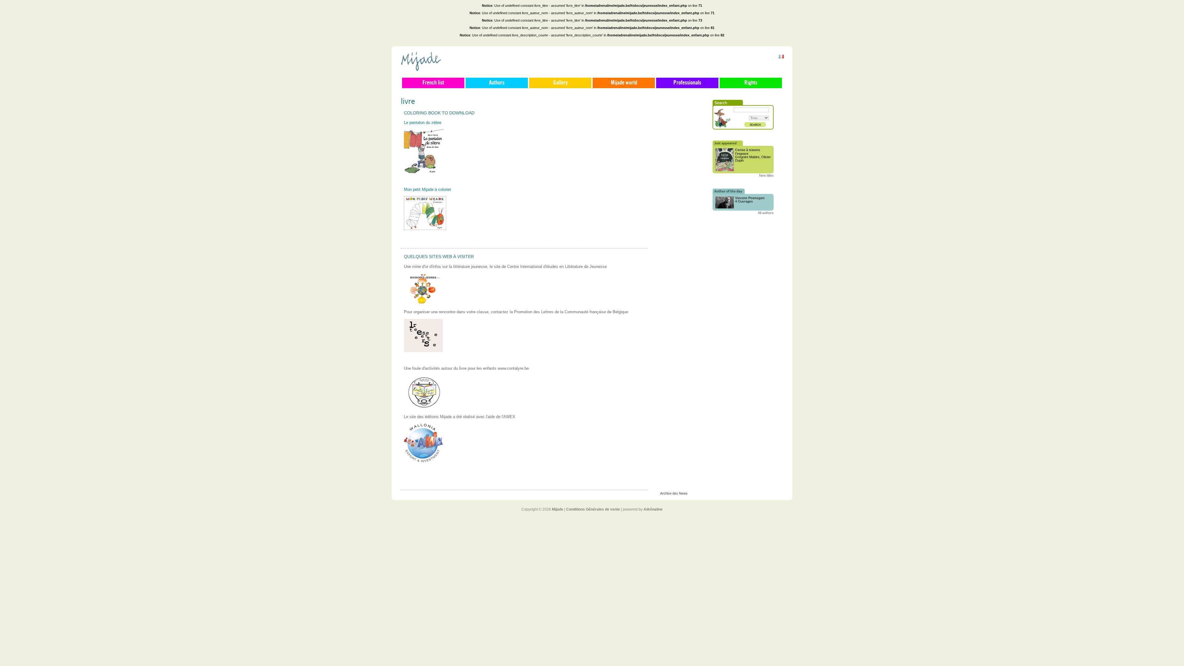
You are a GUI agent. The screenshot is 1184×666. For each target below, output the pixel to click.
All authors (766, 213)
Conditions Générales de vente (593, 509)
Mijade (557, 509)
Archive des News (674, 493)
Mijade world (624, 82)
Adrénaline (653, 509)
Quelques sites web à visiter (439, 256)
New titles (766, 175)
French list (433, 82)
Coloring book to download (439, 112)
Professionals (687, 82)
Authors (496, 82)
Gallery (560, 82)
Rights (750, 82)
